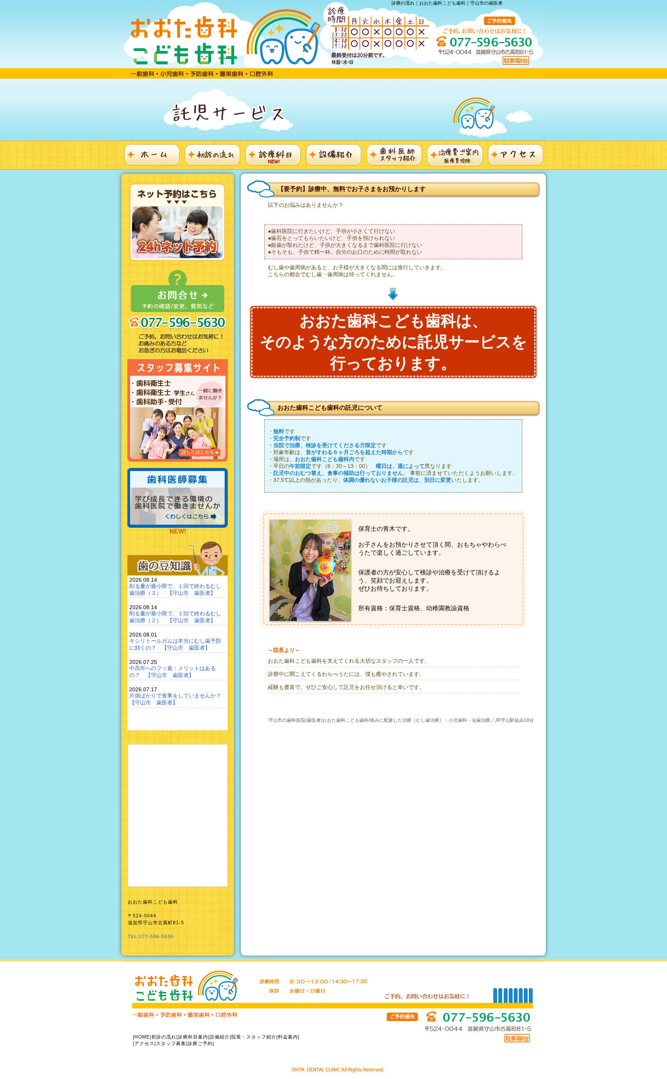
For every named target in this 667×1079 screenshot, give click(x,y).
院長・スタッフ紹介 (253, 1037)
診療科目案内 (193, 1037)
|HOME (141, 1037)
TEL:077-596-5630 (151, 936)
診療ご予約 (200, 1043)
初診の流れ (163, 1037)
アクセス (144, 1043)
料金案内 (288, 1037)
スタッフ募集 (171, 1043)
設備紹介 (220, 1037)
